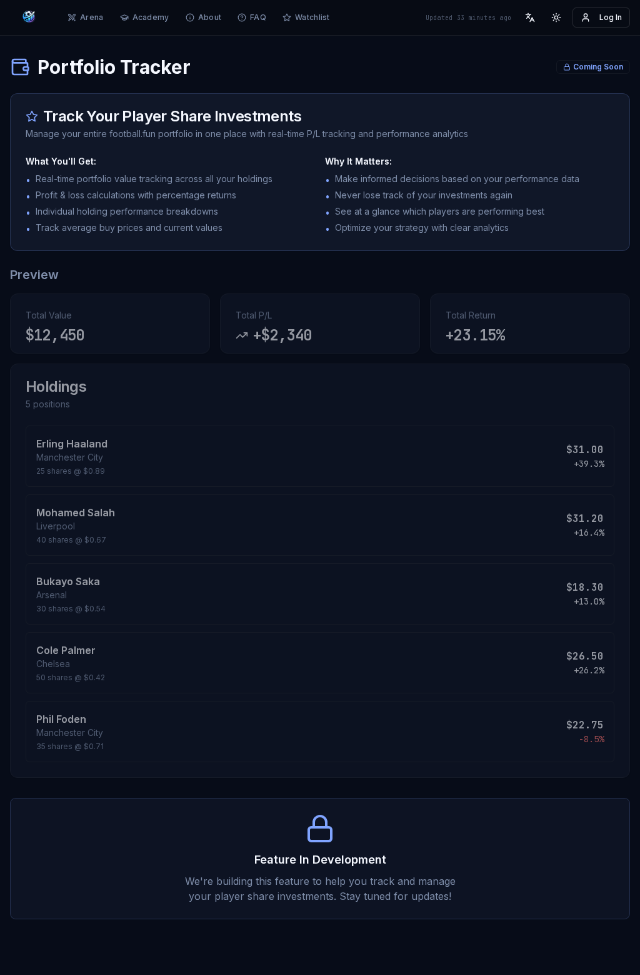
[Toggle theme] (556, 17)
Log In (610, 17)
